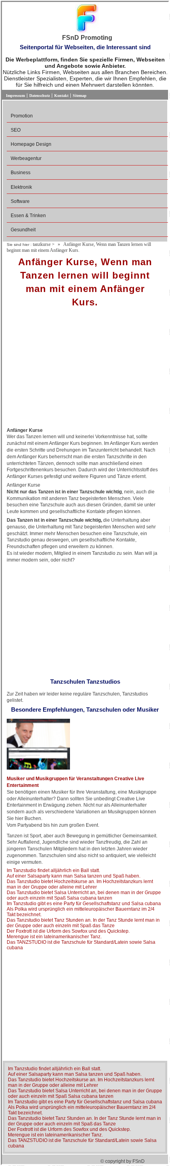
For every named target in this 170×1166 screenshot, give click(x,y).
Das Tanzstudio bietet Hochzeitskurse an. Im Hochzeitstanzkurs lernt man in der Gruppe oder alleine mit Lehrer (80, 884)
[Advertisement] (85, 370)
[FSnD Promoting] (87, 19)
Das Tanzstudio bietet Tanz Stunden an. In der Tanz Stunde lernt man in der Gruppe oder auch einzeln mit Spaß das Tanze (83, 922)
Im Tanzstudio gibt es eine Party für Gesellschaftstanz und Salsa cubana (84, 903)
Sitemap (80, 95)
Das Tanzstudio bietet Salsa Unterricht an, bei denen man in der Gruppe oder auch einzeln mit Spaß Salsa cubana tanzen (84, 895)
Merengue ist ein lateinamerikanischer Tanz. (54, 936)
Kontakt (61, 95)
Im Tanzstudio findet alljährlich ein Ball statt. (53, 870)
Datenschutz (39, 95)
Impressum (15, 95)
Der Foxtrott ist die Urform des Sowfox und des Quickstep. (68, 931)
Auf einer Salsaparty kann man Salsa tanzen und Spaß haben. (73, 876)
